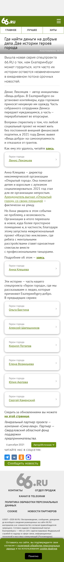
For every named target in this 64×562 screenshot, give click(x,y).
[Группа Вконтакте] (14, 457)
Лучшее (32, 30)
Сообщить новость (23, 463)
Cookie (12, 511)
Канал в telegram (32, 496)
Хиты (53, 30)
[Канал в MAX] (28, 457)
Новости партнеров (42, 511)
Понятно (33, 556)
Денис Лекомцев (20, 160)
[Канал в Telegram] (7, 457)
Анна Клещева (19, 269)
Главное (10, 30)
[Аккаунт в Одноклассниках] (21, 457)
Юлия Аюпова (18, 382)
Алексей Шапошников (24, 328)
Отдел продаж (45, 490)
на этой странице (16, 416)
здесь (40, 257)
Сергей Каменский (22, 400)
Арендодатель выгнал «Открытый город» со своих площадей (28, 199)
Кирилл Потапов (20, 346)
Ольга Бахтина (19, 309)
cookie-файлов (48, 548)
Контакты (15, 490)
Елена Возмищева (21, 364)
